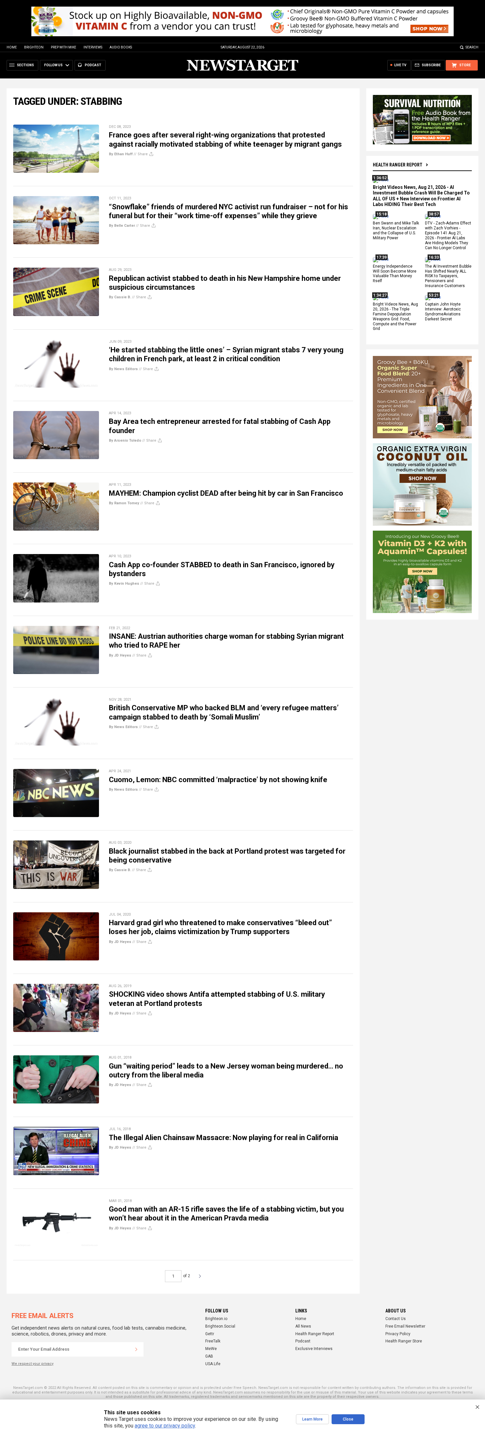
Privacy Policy (397, 1334)
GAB (209, 1356)
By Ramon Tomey (124, 503)
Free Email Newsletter (405, 1326)
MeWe (211, 1348)
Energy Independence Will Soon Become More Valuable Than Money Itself (394, 273)
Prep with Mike (63, 47)
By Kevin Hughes (124, 583)
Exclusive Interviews (314, 1348)
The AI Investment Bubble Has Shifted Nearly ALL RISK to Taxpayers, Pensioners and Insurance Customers (448, 276)
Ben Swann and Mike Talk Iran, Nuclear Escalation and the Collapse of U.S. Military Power (396, 231)
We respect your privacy (32, 1364)
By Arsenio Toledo (125, 440)
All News (303, 1326)
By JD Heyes (120, 655)
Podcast (302, 1341)
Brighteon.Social (220, 1326)
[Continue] (136, 1349)
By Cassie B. (120, 297)
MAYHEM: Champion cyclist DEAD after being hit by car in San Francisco (226, 493)
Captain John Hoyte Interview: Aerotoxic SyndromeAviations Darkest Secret (443, 311)
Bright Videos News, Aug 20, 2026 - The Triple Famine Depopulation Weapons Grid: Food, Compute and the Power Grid (395, 316)
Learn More (312, 1419)
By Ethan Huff (121, 154)
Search (472, 47)
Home (12, 47)
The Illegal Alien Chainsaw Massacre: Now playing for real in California (223, 1137)
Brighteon (34, 47)
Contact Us (395, 1318)
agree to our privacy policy (165, 1426)
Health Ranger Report (397, 164)
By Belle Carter (122, 225)
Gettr (209, 1334)
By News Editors (123, 369)
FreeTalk (212, 1341)
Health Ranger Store (403, 1341)
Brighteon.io (216, 1318)
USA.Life (212, 1364)
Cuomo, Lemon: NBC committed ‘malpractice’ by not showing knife (218, 780)
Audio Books (121, 47)
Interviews (92, 47)
